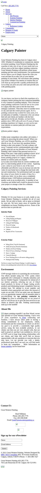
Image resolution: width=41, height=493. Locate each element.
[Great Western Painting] (4, 2)
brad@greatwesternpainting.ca (23, 420)
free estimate (33, 265)
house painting (6, 346)
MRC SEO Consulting (9, 455)
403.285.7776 (13, 6)
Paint (23, 318)
